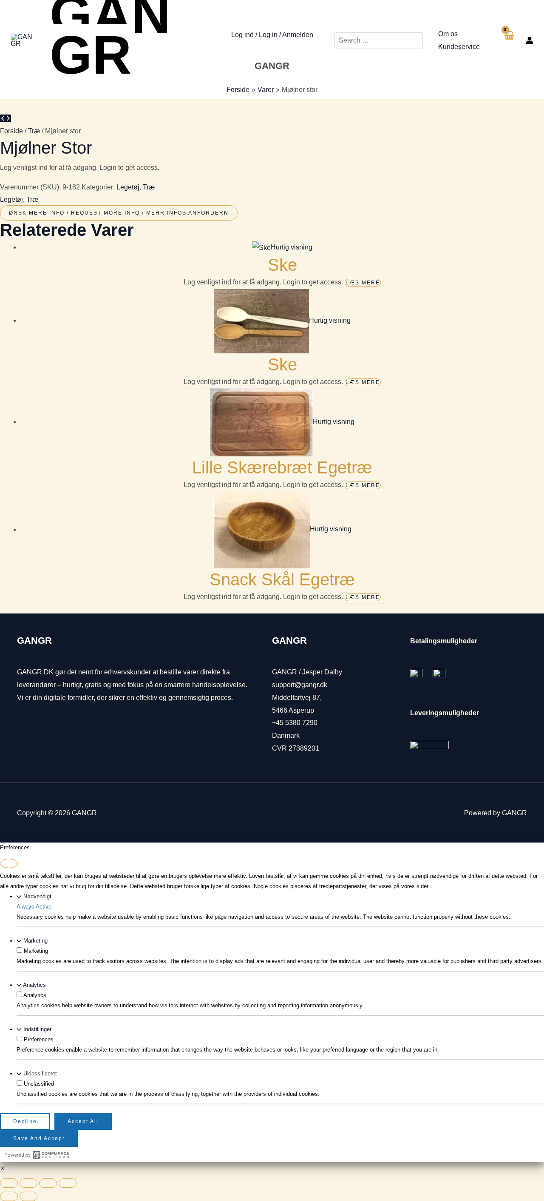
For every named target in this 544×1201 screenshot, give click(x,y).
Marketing (35, 940)
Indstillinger (37, 1029)
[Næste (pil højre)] (28, 1196)
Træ (34, 131)
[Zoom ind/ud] (9, 1183)
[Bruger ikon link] (529, 40)
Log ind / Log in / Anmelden (272, 34)
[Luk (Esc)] (67, 1183)
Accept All (83, 1121)
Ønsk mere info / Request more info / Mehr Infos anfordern (119, 213)
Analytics (34, 985)
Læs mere (363, 283)
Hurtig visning (291, 247)
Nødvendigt (37, 896)
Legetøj (127, 187)
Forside (11, 131)
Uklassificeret (40, 1073)
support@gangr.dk (299, 684)
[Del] (48, 1183)
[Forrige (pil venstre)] (9, 1196)
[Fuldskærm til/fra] (28, 1183)
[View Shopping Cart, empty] (508, 41)
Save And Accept (39, 1138)
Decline (25, 1121)
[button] (2, 1168)
